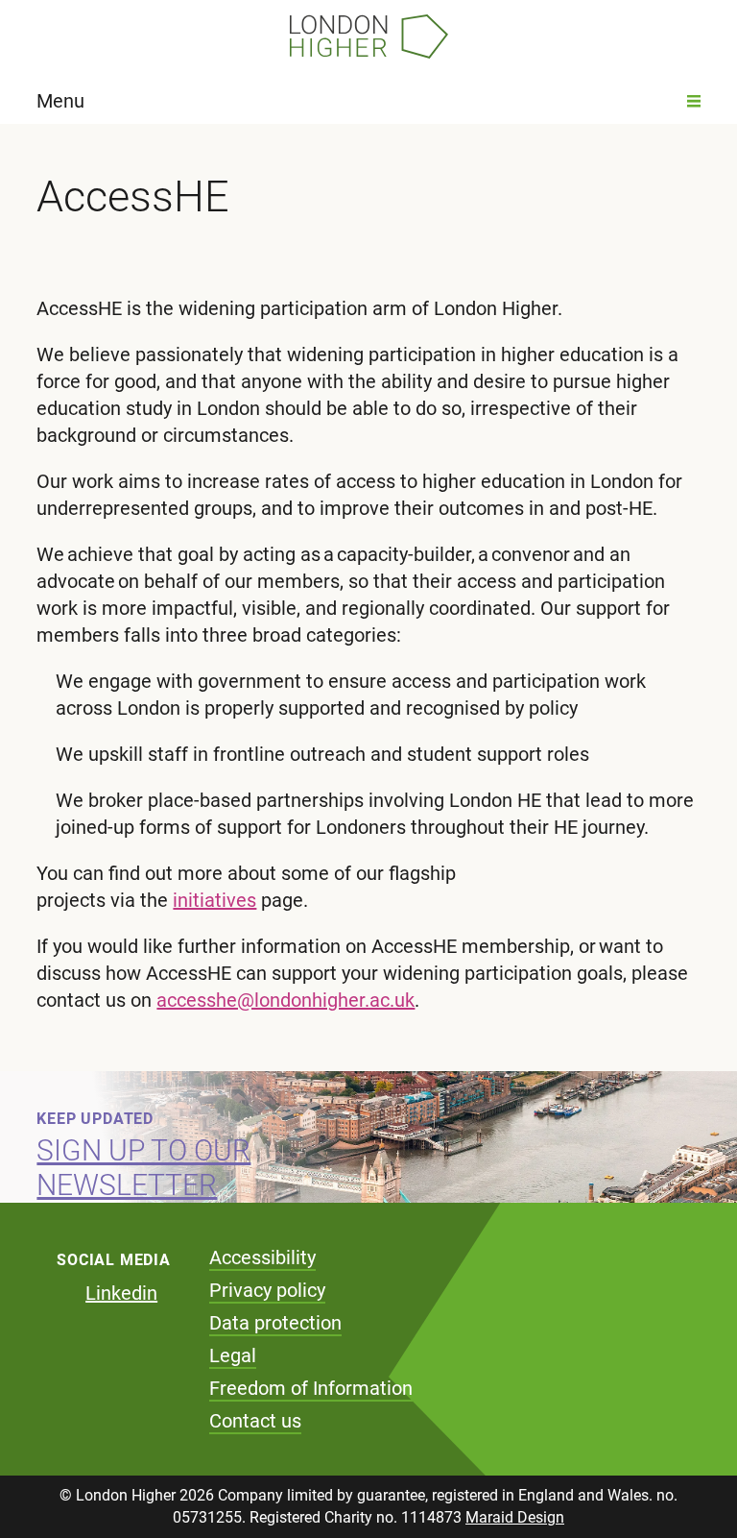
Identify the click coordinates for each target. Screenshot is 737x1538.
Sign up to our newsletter (143, 1168)
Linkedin (121, 1293)
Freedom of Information (311, 1388)
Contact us (255, 1420)
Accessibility (262, 1257)
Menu (60, 100)
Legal (232, 1355)
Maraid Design (514, 1517)
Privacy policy (267, 1290)
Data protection (275, 1322)
